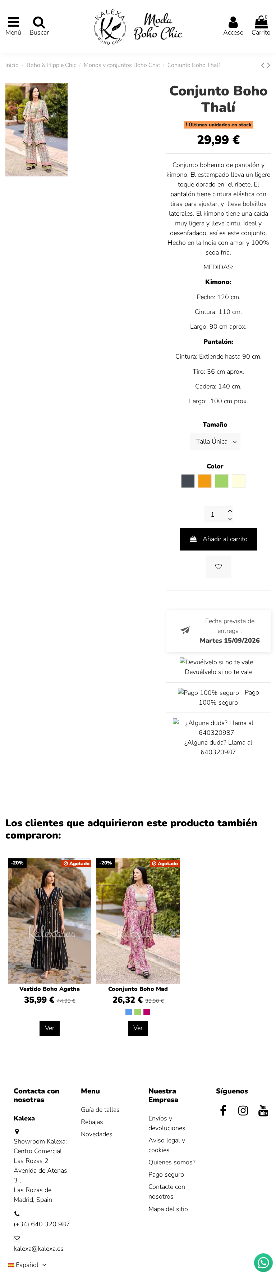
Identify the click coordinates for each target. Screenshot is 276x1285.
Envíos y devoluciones (166, 1123)
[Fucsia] (146, 1012)
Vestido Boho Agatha (49, 989)
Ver (49, 1028)
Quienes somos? (172, 1162)
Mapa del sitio (168, 1209)
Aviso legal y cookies (166, 1145)
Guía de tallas (100, 1109)
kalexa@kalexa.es (39, 1248)
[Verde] (137, 1012)
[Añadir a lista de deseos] (218, 567)
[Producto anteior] (264, 65)
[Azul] (128, 1012)
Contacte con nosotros (166, 1191)
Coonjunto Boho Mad (138, 989)
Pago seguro (166, 1174)
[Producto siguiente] (269, 65)
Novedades (96, 1134)
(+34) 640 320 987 (42, 1224)
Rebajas (92, 1122)
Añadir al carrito (225, 539)
